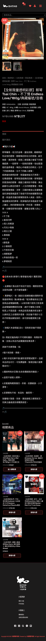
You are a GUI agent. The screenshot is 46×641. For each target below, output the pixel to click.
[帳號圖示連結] (35, 6)
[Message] (27, 626)
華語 (12, 111)
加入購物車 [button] (12, 469)
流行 (8, 111)
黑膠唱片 (11, 78)
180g (11, 107)
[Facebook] (15, 626)
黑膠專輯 (30, 111)
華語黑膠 (28, 78)
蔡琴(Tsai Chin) (20, 111)
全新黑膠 (19, 78)
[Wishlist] (30, 6)
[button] (40, 22)
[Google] (23, 626)
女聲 (39, 107)
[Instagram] (19, 626)
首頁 (4, 78)
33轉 (16, 107)
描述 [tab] (4, 134)
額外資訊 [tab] (6, 140)
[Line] (31, 626)
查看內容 (34, 469)
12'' (7, 107)
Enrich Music (24, 107)
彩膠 (4, 111)
